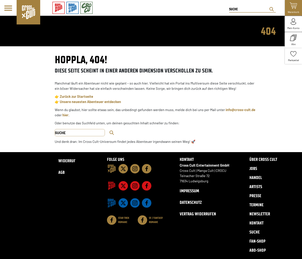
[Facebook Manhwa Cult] (146, 203)
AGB (61, 172)
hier (65, 115)
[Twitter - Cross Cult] (123, 169)
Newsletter (259, 213)
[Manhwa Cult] (111, 203)
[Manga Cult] (111, 186)
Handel (255, 177)
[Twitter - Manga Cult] (123, 186)
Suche (254, 232)
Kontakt (256, 222)
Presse (255, 195)
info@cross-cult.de (240, 110)
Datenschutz (191, 202)
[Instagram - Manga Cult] (135, 186)
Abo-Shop (257, 250)
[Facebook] (146, 169)
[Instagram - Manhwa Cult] (135, 203)
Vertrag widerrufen (198, 213)
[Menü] (8, 8)
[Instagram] (135, 169)
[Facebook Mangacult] (146, 186)
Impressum (189, 190)
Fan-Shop (257, 241)
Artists (255, 186)
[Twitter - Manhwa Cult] (123, 203)
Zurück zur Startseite (76, 96)
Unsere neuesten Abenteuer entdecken (90, 102)
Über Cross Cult (263, 159)
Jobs (253, 168)
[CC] (111, 169)
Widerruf (67, 160)
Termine (256, 204)
